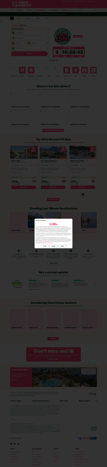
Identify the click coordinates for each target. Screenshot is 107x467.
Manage (53, 246)
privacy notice (49, 242)
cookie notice (42, 241)
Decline (62, 246)
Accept (44, 246)
